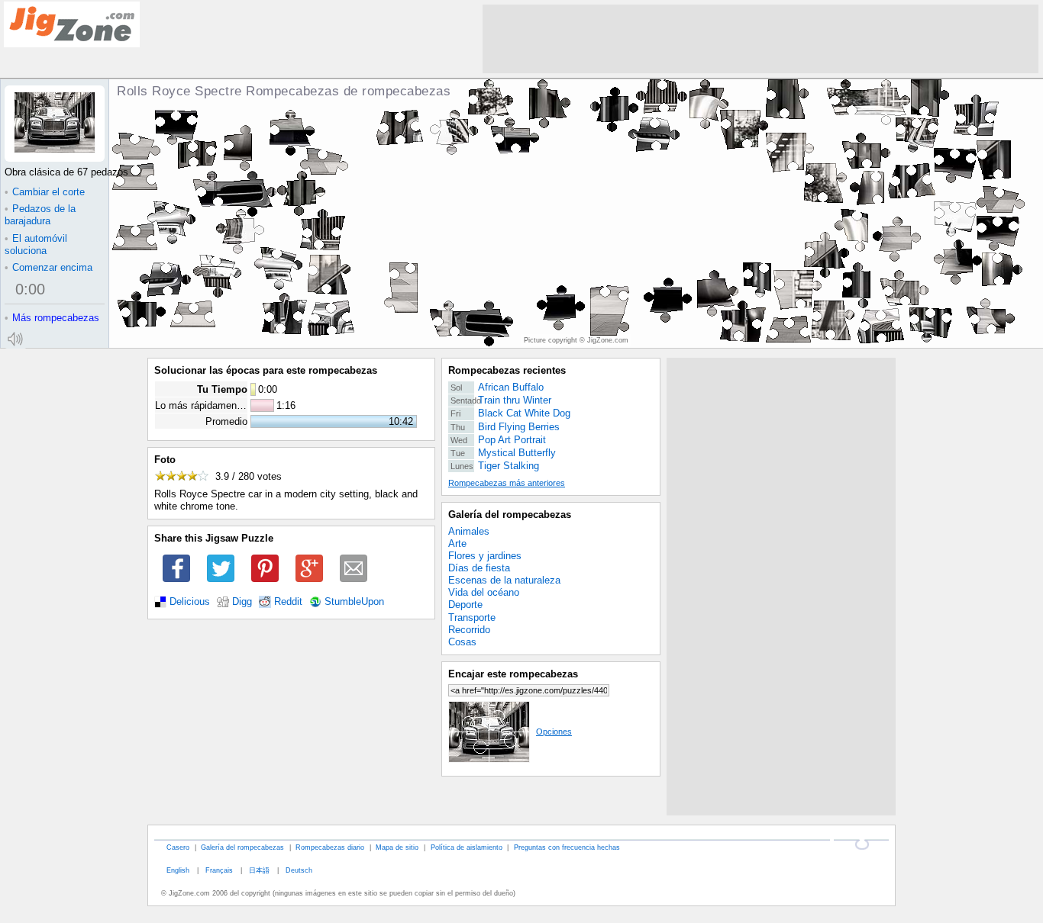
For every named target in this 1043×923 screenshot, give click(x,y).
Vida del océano (483, 592)
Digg (242, 602)
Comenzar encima (48, 267)
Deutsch (299, 870)
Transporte (472, 617)
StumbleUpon (354, 602)
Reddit (288, 602)
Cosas (462, 642)
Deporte (465, 604)
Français (219, 870)
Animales (468, 531)
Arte (457, 543)
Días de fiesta (479, 568)
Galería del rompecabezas (509, 514)
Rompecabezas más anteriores (506, 482)
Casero (177, 847)
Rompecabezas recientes (507, 370)
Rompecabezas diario (329, 847)
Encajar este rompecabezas (513, 674)
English (177, 870)
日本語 (259, 870)
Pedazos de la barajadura (40, 215)
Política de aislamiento (466, 847)
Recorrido (469, 629)
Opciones (554, 731)
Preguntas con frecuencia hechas (567, 847)
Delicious (190, 602)
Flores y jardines (485, 555)
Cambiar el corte (45, 192)
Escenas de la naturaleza (504, 580)
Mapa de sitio (397, 847)
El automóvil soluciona (36, 244)
